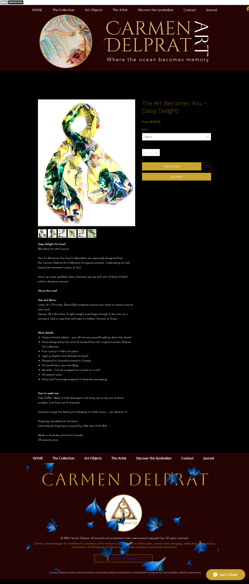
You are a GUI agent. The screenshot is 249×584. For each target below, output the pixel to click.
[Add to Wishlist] (207, 167)
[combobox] (176, 137)
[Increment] (156, 153)
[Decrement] (145, 153)
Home (42, 86)
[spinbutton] (150, 153)
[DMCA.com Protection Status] (12, 4)
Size (145, 130)
